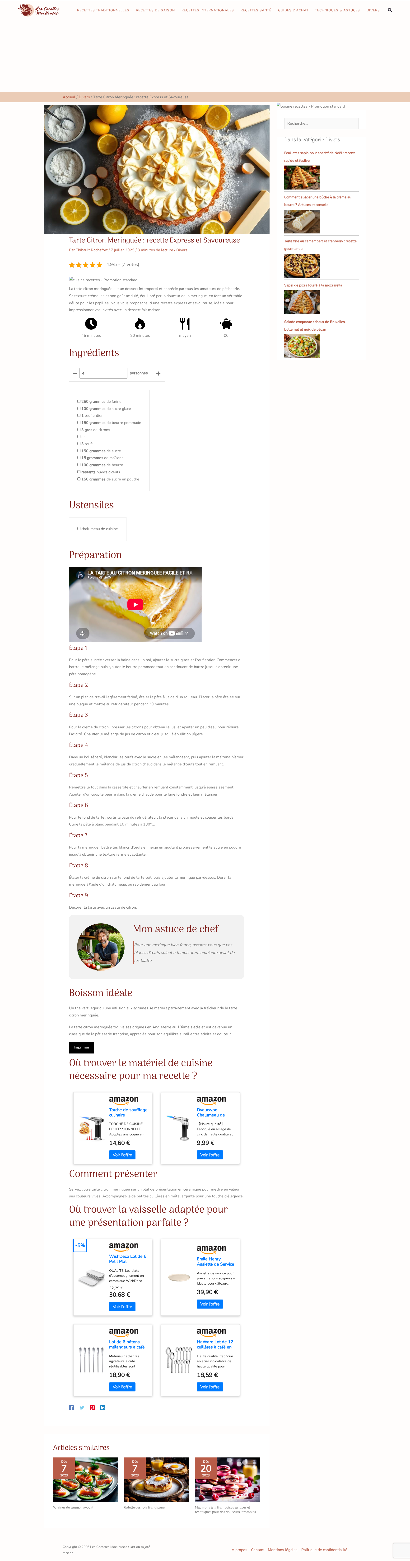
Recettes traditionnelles (103, 10)
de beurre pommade (111, 422)
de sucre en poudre (110, 479)
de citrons (95, 429)
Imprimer (81, 1047)
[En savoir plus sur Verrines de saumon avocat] (85, 1479)
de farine (101, 401)
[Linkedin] (102, 1407)
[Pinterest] (92, 1407)
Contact (257, 1549)
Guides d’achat (293, 10)
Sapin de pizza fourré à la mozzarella (313, 285)
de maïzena (102, 457)
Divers (373, 10)
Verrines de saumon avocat (73, 1507)
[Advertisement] (205, 56)
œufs (87, 443)
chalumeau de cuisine (99, 528)
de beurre (102, 465)
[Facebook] (71, 1407)
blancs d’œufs (100, 472)
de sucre (101, 451)
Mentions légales (283, 1549)
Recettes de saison (155, 10)
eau (84, 436)
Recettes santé (256, 10)
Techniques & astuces (337, 10)
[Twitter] (81, 1407)
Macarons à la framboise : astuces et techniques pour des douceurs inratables (225, 1510)
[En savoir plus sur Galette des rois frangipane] (156, 1479)
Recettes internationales (208, 10)
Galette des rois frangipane (144, 1507)
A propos (239, 1549)
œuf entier (92, 415)
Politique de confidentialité (324, 1549)
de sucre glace (106, 408)
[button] (390, 10)
